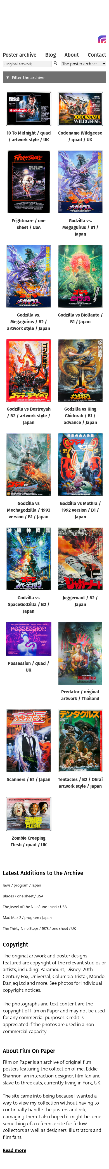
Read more (14, 1150)
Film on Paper (15, 23)
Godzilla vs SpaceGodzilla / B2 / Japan (28, 605)
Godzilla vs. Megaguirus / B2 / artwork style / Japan (28, 322)
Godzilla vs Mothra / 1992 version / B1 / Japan (80, 510)
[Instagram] (102, 39)
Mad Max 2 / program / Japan (27, 917)
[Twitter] (82, 39)
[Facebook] (92, 39)
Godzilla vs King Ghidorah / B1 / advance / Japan (80, 416)
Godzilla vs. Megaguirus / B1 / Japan (80, 228)
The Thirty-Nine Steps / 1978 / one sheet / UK (39, 928)
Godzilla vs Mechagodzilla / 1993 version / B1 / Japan (28, 510)
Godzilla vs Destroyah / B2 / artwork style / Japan (29, 416)
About (72, 55)
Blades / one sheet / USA (23, 896)
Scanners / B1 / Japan (28, 780)
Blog (50, 55)
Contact (97, 55)
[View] (28, 110)
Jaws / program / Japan (22, 885)
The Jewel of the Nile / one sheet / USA (35, 906)
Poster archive (19, 55)
